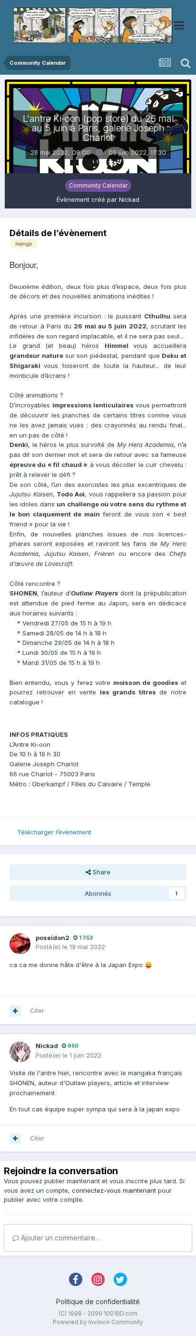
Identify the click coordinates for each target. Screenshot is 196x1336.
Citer (37, 1010)
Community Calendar (98, 185)
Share (100, 872)
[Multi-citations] (15, 1011)
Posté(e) (70, 946)
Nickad (129, 199)
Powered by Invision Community (98, 1322)
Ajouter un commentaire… (59, 1238)
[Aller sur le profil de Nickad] (20, 1051)
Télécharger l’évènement (54, 832)
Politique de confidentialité (98, 1301)
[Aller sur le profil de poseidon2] (20, 943)
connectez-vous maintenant (114, 1190)
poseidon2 (52, 937)
